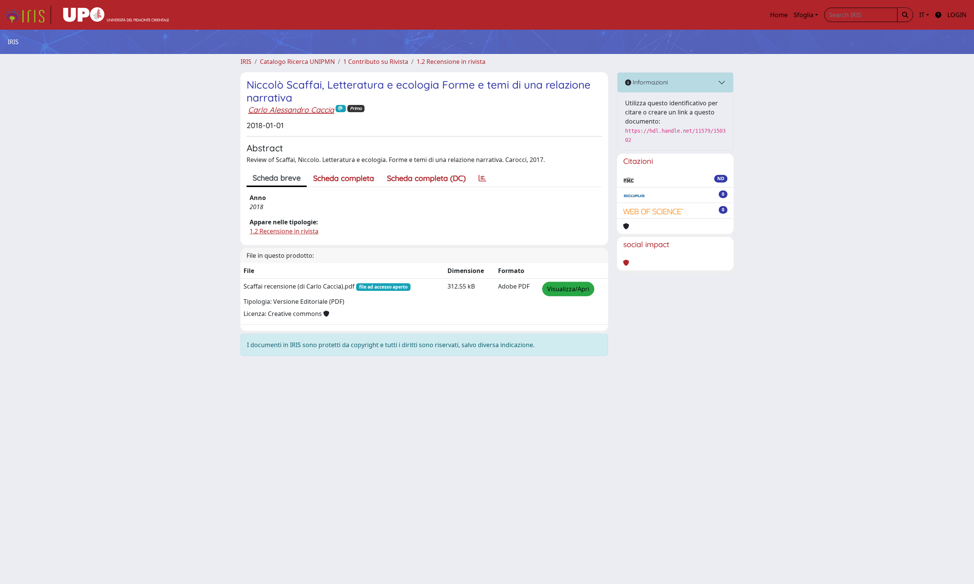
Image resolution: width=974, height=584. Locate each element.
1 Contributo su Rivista (375, 61)
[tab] (482, 178)
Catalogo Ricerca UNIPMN (297, 61)
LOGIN (956, 15)
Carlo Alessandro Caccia (291, 109)
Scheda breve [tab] (277, 177)
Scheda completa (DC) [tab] (426, 178)
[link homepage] (28, 15)
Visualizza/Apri (568, 289)
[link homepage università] (116, 15)
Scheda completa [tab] (343, 178)
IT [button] (922, 15)
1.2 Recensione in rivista (451, 61)
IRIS (245, 61)
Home (779, 15)
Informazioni (649, 82)
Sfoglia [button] (803, 15)
